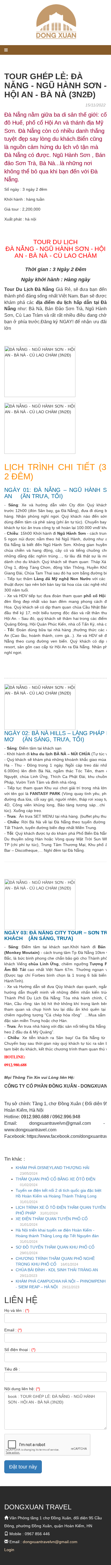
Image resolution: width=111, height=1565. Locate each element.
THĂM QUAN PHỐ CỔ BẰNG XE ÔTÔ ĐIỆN (55, 1179)
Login (9, 1549)
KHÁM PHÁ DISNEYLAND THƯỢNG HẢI (52, 1167)
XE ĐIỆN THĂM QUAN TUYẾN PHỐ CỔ (52, 1218)
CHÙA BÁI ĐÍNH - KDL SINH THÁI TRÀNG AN (57, 1270)
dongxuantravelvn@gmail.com (50, 1541)
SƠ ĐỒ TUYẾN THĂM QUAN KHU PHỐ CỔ (55, 1247)
